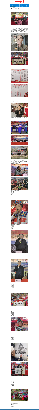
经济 (17, 5)
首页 (12, 4)
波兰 (21, 4)
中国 (26, 4)
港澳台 (21, 5)
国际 (12, 5)
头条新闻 (17, 4)
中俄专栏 (22, 6)
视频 (26, 6)
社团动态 (17, 6)
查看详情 (15, 7)
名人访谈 (26, 5)
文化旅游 (13, 6)
